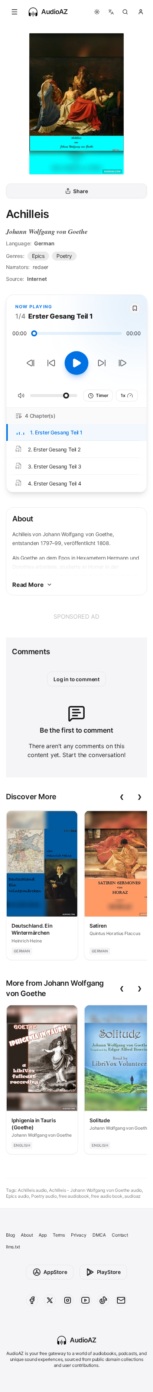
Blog (10, 1235)
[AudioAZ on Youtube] (85, 1300)
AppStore (55, 1272)
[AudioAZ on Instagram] (68, 1300)
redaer (40, 267)
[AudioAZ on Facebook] (32, 1300)
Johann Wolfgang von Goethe (46, 231)
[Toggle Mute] (21, 395)
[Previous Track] (30, 363)
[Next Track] (122, 363)
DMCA (99, 1235)
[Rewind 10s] (51, 363)
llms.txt (13, 1247)
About (27, 1235)
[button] (14, 11)
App (42, 1235)
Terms (59, 1235)
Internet (37, 279)
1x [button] (123, 395)
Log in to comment (76, 679)
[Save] (135, 308)
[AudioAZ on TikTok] (103, 1300)
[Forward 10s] (101, 363)
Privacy (79, 1235)
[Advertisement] (76, 616)
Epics (38, 256)
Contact (120, 1235)
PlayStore (109, 1272)
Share (80, 191)
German (44, 243)
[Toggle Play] (76, 363)
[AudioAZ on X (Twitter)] (50, 1300)
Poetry (64, 256)
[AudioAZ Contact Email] (121, 1300)
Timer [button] (102, 395)
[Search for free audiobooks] (125, 12)
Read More (27, 584)
